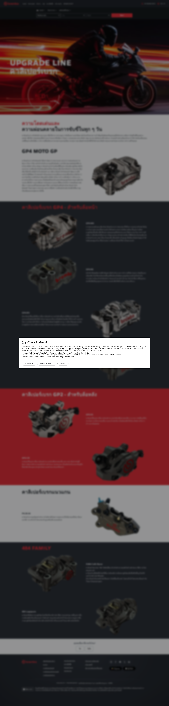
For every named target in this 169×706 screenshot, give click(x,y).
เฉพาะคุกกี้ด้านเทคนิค (46, 363)
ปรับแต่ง (62, 363)
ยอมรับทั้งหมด (29, 363)
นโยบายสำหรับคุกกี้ (93, 350)
